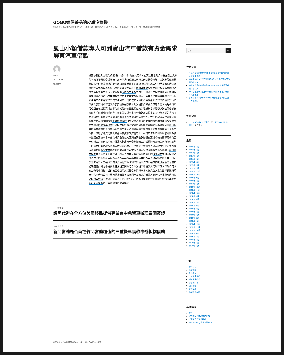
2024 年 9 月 (194, 196)
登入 (191, 313)
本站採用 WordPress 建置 (90, 342)
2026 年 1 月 (194, 168)
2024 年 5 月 (194, 208)
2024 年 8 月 (194, 199)
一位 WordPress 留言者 (200, 122)
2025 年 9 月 (194, 177)
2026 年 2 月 (194, 165)
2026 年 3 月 (194, 162)
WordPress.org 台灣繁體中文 (200, 322)
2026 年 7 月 (194, 149)
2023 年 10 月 (194, 230)
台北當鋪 (192, 273)
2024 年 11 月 (194, 190)
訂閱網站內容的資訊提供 (199, 316)
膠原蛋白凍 (193, 282)
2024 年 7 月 (194, 202)
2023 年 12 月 (194, 224)
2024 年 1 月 (194, 221)
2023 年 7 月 (194, 239)
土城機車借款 (194, 276)
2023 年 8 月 (194, 236)
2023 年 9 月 (194, 233)
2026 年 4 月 (194, 159)
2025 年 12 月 (194, 171)
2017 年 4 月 (194, 245)
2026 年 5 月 (194, 155)
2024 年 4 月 (194, 211)
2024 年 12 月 (194, 186)
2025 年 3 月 (194, 180)
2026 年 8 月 (194, 146)
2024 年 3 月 (194, 214)
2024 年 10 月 (194, 193)
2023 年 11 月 (194, 227)
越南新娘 (192, 285)
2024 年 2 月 (194, 217)
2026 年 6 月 (194, 152)
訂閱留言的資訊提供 (197, 319)
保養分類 (57, 83)
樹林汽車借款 (194, 279)
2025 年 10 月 (194, 174)
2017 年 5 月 (194, 242)
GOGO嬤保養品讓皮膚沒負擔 (80, 22)
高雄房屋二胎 (194, 291)
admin (55, 75)
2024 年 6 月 (194, 205)
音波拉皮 (192, 288)
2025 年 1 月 (194, 183)
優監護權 (192, 270)
